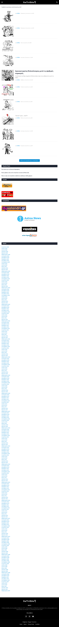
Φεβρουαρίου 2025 (6, 271)
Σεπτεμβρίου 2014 (6, 453)
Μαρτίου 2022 (5, 319)
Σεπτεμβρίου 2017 (6, 400)
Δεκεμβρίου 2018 (5, 378)
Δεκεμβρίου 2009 (5, 539)
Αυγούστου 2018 (5, 384)
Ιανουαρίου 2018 (5, 394)
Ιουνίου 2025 (4, 265)
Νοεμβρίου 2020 (5, 343)
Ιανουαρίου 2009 (5, 556)
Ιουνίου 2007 (4, 584)
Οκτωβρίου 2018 (5, 381)
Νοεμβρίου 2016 (5, 416)
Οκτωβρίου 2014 (5, 452)
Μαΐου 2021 (4, 334)
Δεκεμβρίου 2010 (5, 521)
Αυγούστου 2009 (5, 545)
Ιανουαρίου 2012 (5, 501)
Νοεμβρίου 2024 (5, 275)
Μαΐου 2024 (4, 284)
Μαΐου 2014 (4, 459)
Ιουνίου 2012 (4, 494)
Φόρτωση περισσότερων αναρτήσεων (29, 160)
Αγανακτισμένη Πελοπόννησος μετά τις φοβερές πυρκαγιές (34, 72)
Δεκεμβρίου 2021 (5, 324)
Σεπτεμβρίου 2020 (6, 346)
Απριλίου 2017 (5, 408)
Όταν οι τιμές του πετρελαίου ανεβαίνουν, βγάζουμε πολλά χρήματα (17, 175)
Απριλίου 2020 (5, 354)
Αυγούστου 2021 (5, 330)
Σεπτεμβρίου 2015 (6, 435)
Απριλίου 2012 (5, 497)
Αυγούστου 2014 (5, 455)
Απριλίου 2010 (5, 533)
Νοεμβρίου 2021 (5, 325)
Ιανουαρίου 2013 (5, 483)
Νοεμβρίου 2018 (5, 379)
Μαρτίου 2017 (5, 409)
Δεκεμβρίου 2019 (5, 360)
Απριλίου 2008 (5, 569)
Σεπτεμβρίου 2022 (6, 312)
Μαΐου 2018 (4, 388)
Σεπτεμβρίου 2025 (6, 262)
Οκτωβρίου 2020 (5, 345)
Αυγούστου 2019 (5, 366)
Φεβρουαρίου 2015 (6, 446)
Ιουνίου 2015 (4, 440)
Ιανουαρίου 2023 (5, 305)
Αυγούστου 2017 (5, 402)
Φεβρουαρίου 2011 (6, 518)
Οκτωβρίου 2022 (5, 310)
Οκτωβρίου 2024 (5, 277)
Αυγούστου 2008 (5, 563)
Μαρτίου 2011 (5, 517)
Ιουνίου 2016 (4, 422)
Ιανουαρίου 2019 (5, 376)
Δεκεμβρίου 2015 (5, 431)
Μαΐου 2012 (4, 495)
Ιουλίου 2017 (4, 403)
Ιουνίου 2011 (4, 512)
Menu (2, 2)
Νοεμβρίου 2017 (5, 397)
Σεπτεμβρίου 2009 (6, 544)
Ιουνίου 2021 (4, 333)
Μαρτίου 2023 (5, 302)
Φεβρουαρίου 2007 (6, 590)
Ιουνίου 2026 (4, 250)
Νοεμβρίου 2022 (5, 308)
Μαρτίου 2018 (5, 391)
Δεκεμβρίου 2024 (5, 274)
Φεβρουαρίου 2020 (6, 357)
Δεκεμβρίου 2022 (5, 307)
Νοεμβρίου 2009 (5, 541)
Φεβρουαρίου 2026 (6, 254)
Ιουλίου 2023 (4, 296)
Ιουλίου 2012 (4, 492)
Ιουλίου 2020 (4, 349)
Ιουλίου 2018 (4, 385)
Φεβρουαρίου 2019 (6, 375)
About (25, 624)
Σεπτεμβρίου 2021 (6, 328)
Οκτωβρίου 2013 (5, 470)
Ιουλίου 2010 (4, 529)
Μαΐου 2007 (4, 586)
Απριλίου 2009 (5, 551)
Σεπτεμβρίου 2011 (6, 508)
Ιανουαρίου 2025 (5, 272)
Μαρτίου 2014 (5, 462)
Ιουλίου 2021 (4, 331)
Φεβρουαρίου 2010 (6, 536)
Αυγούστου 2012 (5, 491)
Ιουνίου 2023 (4, 298)
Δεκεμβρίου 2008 (5, 557)
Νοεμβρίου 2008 (5, 559)
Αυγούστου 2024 (5, 280)
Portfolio (37, 624)
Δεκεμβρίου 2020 (5, 342)
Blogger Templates (32, 622)
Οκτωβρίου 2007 (5, 578)
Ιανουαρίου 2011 (5, 520)
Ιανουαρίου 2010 (5, 538)
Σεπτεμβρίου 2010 (6, 526)
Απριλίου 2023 (5, 301)
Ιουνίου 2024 (4, 283)
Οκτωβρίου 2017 (5, 399)
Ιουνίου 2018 (4, 387)
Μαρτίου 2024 (5, 286)
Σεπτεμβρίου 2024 (6, 278)
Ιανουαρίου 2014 (5, 465)
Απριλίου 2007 (5, 587)
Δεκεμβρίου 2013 (5, 467)
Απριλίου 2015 (5, 443)
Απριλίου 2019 (5, 372)
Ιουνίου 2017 (4, 405)
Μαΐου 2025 (4, 266)
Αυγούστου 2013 (5, 473)
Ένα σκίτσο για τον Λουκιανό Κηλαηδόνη (11, 169)
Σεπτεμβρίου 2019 (6, 364)
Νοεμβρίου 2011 (5, 505)
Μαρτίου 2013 (5, 480)
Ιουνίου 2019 (4, 369)
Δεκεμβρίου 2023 (5, 290)
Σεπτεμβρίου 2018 (6, 382)
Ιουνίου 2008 (4, 566)
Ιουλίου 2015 (4, 438)
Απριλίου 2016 (5, 425)
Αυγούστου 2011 (5, 509)
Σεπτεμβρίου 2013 (6, 471)
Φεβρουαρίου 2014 (6, 464)
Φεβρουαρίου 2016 (6, 428)
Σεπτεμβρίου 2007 (6, 580)
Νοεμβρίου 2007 (5, 577)
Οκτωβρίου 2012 (5, 488)
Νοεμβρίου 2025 (5, 259)
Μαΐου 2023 (4, 299)
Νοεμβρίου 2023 (5, 292)
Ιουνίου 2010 (4, 530)
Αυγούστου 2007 (5, 581)
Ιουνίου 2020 (4, 351)
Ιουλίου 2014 (4, 456)
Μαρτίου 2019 (5, 373)
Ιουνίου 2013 (4, 476)
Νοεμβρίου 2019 (5, 361)
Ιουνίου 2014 (4, 458)
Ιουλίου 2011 (4, 511)
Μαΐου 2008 (4, 568)
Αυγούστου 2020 (5, 348)
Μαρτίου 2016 (5, 426)
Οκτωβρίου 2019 (5, 363)
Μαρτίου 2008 (5, 571)
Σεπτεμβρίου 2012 (6, 489)
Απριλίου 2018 (5, 390)
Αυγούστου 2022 (5, 313)
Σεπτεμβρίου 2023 (6, 295)
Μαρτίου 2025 (5, 269)
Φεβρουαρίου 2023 (6, 304)
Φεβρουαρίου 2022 (6, 321)
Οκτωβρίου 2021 (5, 327)
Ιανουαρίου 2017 (5, 412)
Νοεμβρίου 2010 (5, 523)
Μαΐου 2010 (4, 532)
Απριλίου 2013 (5, 479)
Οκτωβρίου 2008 (5, 560)
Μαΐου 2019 (4, 370)
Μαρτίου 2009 (5, 553)
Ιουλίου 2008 (4, 565)
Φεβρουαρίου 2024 (6, 287)
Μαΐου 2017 (4, 406)
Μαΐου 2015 (4, 441)
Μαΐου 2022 (4, 318)
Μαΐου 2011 (4, 514)
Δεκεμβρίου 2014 (5, 449)
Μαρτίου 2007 (5, 589)
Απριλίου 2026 (5, 251)
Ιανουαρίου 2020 (5, 358)
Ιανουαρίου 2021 (5, 340)
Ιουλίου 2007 (4, 583)
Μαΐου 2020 (4, 352)
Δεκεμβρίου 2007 (5, 575)
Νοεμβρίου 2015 (5, 432)
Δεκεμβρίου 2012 (5, 485)
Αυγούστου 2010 (5, 527)
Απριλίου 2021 (5, 336)
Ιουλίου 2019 (4, 367)
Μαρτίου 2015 (5, 444)
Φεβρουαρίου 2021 (6, 339)
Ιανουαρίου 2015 (5, 447)
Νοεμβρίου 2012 (5, 486)
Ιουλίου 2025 (4, 263)
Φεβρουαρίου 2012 (6, 500)
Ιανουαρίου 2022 (5, 322)
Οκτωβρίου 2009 (5, 542)
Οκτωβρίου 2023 (5, 293)
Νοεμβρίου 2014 (5, 450)
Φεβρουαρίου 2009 (6, 554)
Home (21, 624)
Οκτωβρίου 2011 (5, 506)
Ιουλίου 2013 (4, 474)
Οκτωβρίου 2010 (5, 524)
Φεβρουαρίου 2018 (6, 393)
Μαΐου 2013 (4, 477)
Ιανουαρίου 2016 (5, 429)
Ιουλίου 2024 (4, 281)
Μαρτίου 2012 (5, 498)
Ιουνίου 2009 (4, 548)
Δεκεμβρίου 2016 (5, 414)
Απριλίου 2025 (5, 268)
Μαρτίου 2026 (5, 253)
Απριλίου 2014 (5, 461)
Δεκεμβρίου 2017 (5, 396)
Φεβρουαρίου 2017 (6, 411)
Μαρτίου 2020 (5, 355)
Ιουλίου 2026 (4, 248)
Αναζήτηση (57, 2)
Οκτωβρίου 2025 (5, 260)
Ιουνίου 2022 (4, 316)
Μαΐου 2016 (4, 423)
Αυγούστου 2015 (5, 437)
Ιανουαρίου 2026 (5, 256)
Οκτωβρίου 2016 (5, 417)
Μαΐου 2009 (4, 550)
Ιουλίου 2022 (4, 315)
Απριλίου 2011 (5, 515)
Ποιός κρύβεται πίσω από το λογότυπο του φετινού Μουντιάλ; (15, 172)
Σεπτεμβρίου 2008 (6, 562)
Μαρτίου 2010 (5, 535)
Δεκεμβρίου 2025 (5, 257)
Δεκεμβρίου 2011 (5, 503)
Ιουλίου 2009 (4, 547)
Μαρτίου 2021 (5, 337)
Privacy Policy (31, 624)
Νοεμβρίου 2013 (5, 468)
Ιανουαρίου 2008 (5, 574)
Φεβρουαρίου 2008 (6, 572)
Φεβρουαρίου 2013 (6, 482)
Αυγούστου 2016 (5, 420)
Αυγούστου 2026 (5, 247)
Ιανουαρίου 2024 (5, 289)
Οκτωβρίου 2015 (5, 434)
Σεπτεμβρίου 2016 (6, 419)
